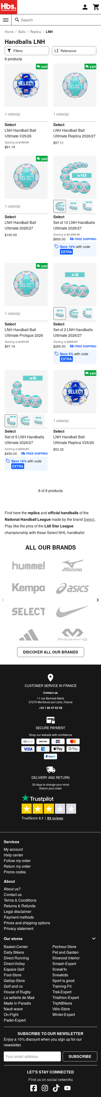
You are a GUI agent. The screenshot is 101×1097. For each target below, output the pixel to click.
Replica (35, 31)
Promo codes (15, 872)
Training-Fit (61, 986)
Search (27, 20)
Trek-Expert (61, 991)
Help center (13, 855)
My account (13, 849)
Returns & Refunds (19, 905)
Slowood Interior (66, 958)
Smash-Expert (64, 963)
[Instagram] (45, 1088)
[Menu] (5, 20)
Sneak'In (59, 969)
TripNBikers (62, 1003)
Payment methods (19, 917)
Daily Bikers (14, 952)
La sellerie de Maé (19, 997)
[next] (97, 600)
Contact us (50, 692)
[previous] (3, 600)
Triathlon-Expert (65, 997)
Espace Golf (14, 969)
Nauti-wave (13, 1008)
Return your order (50, 788)
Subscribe (80, 1056)
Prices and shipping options (27, 922)
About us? (12, 889)
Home (9, 31)
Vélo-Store (61, 1008)
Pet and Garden (65, 952)
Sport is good (63, 980)
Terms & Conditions (20, 900)
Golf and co (13, 986)
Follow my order (17, 860)
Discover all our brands (50, 652)
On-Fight (11, 1014)
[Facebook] (33, 1088)
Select (10, 124)
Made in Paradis (17, 1003)
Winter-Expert (63, 1014)
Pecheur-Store (64, 946)
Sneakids (60, 975)
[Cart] (96, 7)
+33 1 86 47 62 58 (50, 708)
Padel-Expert (15, 1020)
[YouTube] (67, 1088)
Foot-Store (12, 975)
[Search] (17, 19)
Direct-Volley (14, 963)
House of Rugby (17, 991)
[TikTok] (56, 1088)
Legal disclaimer (17, 911)
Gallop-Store (14, 980)
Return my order (17, 866)
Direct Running (16, 958)
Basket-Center (16, 946)
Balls (21, 31)
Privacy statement (18, 928)
